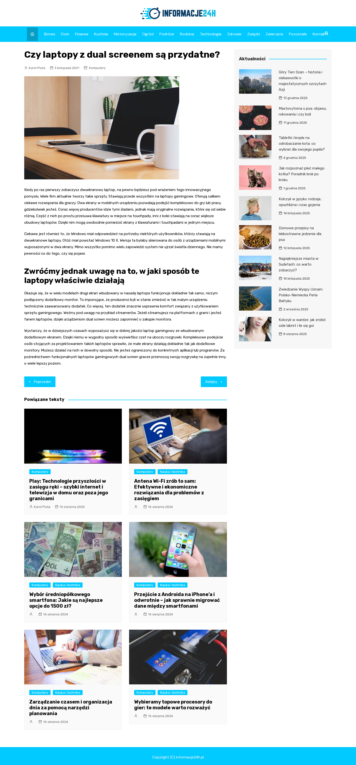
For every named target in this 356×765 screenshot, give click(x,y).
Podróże (166, 34)
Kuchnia (101, 34)
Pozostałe (298, 34)
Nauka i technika (172, 472)
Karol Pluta (37, 68)
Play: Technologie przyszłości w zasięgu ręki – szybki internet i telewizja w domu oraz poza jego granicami (68, 489)
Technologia (210, 34)
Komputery (97, 68)
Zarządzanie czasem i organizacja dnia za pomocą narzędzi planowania (70, 707)
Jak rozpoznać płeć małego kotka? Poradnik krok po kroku (302, 174)
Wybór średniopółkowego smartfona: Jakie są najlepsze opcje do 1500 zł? (66, 600)
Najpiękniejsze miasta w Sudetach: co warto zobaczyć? (298, 264)
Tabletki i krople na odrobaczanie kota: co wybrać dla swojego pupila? (302, 144)
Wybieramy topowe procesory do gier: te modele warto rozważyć (173, 705)
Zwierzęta (274, 34)
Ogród (148, 34)
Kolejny (211, 381)
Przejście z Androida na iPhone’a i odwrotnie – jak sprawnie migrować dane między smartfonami (177, 600)
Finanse (81, 34)
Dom (65, 34)
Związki (253, 34)
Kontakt (320, 34)
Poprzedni (42, 381)
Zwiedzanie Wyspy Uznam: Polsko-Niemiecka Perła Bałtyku (301, 295)
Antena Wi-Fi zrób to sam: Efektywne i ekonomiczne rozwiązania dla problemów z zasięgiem (169, 489)
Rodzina (187, 34)
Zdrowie (234, 34)
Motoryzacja (125, 34)
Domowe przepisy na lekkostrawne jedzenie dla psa (300, 234)
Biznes (49, 34)
